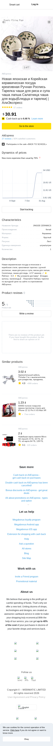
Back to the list (4, 22)
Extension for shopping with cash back (26, 534)
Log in (35, 4)
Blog (26, 553)
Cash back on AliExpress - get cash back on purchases (27, 476)
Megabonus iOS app (26, 529)
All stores (26, 548)
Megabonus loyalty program (26, 520)
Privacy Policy (37, 697)
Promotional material (26, 581)
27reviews (6, 139)
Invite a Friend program (26, 576)
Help (26, 539)
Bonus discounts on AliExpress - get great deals (26, 491)
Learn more (37, 118)
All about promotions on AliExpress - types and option (26, 499)
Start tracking (26, 209)
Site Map (26, 558)
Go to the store (26, 126)
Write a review (26, 313)
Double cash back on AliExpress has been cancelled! (26, 484)
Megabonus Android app (26, 524)
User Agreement (16, 697)
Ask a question (26, 544)
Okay (26, 739)
